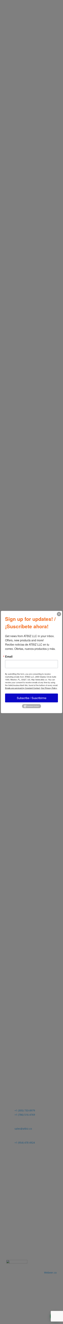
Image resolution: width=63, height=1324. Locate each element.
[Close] (59, 614)
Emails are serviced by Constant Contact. (22, 688)
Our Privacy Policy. (49, 688)
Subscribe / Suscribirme (31, 698)
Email (8, 656)
